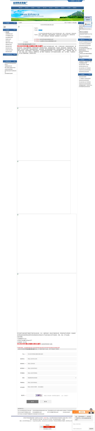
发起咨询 (91, 428)
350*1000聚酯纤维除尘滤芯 (52, 412)
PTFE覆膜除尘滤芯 (9, 35)
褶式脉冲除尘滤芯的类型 (84, 71)
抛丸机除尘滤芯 (9, 51)
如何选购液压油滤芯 (9, 73)
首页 (65, 22)
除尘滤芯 (7, 32)
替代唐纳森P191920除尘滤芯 (38, 413)
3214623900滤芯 (36, 347)
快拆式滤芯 (8, 41)
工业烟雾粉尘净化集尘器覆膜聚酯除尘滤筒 (47, 41)
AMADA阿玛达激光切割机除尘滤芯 (46, 39)
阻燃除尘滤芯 (8, 39)
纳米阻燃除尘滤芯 (9, 37)
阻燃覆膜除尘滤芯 (9, 33)
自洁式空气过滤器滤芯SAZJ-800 (85, 41)
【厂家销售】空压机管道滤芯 (85, 78)
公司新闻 (33, 7)
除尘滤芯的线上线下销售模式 (85, 68)
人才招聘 (68, 7)
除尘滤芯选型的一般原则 (84, 64)
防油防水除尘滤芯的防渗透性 (85, 69)
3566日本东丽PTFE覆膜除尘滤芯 (24, 412)
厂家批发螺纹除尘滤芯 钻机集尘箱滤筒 (55, 410)
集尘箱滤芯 (51, 347)
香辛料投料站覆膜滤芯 (83, 47)
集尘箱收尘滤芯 (57, 347)
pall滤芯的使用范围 (8, 69)
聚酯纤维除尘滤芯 (9, 42)
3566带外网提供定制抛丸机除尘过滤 (40, 410)
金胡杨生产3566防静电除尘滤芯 (69, 410)
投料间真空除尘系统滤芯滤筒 (85, 45)
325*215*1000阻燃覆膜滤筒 (84, 36)
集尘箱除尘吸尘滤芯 (28, 347)
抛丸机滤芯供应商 (82, 76)
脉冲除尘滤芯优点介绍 (83, 66)
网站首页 (20, 7)
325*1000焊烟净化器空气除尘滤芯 (24, 410)
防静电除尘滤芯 (9, 44)
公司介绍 (26, 7)
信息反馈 (62, 7)
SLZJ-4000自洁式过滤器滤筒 (85, 43)
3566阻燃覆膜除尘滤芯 (37, 412)
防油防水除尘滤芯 (9, 49)
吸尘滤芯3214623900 (44, 347)
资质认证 (56, 7)
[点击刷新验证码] (39, 395)
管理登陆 (59, 420)
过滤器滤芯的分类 (8, 66)
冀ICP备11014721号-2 (70, 420)
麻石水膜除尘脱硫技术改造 (10, 67)
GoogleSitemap (36, 420)
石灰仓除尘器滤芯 (66, 412)
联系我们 (74, 7)
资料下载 (44, 7)
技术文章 (50, 7)
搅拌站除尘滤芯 (9, 46)
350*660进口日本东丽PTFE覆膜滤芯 (25, 413)
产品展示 (38, 7)
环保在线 (55, 420)
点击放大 (26, 41)
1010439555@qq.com (26, 420)
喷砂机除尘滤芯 (9, 48)
